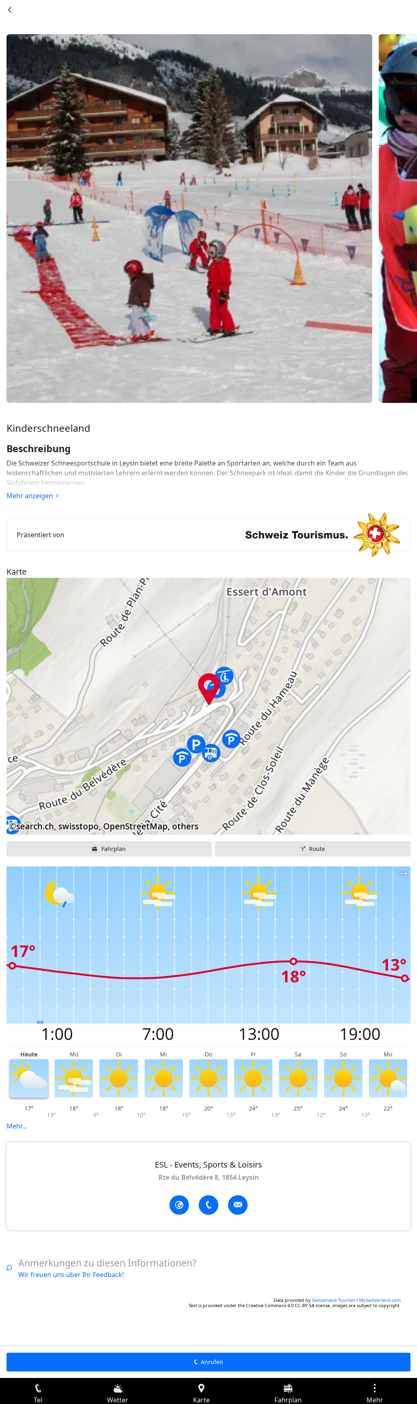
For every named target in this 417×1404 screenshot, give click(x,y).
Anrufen (212, 1362)
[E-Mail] (238, 1205)
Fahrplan (113, 849)
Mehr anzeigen (30, 495)
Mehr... (17, 1126)
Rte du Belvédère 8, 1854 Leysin (208, 1177)
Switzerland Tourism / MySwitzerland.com (356, 1300)
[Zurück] (10, 10)
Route (317, 849)
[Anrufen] (208, 1205)
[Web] (179, 1205)
